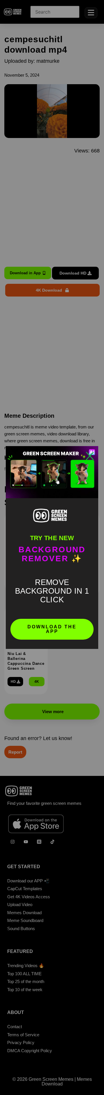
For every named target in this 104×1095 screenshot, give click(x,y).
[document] (52, 547)
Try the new (52, 538)
